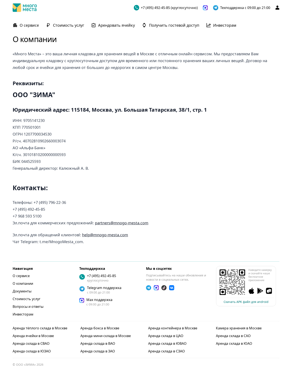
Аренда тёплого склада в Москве (40, 328)
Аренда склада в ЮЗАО (32, 351)
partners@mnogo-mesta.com (121, 222)
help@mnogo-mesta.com (105, 234)
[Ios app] (251, 291)
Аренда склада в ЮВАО (167, 343)
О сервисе (21, 275)
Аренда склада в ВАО (97, 343)
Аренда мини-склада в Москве (105, 335)
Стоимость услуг (26, 299)
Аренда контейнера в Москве (172, 328)
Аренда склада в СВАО (31, 343)
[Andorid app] (260, 291)
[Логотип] (25, 7)
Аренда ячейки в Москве (33, 335)
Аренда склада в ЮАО (234, 343)
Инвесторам (23, 314)
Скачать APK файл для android (246, 302)
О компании (23, 283)
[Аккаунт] (277, 8)
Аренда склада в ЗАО (97, 351)
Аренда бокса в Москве (99, 328)
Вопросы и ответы (28, 306)
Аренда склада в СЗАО (166, 351)
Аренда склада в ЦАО (165, 335)
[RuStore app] (269, 291)
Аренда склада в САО (233, 335)
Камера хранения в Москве (239, 328)
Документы (22, 291)
